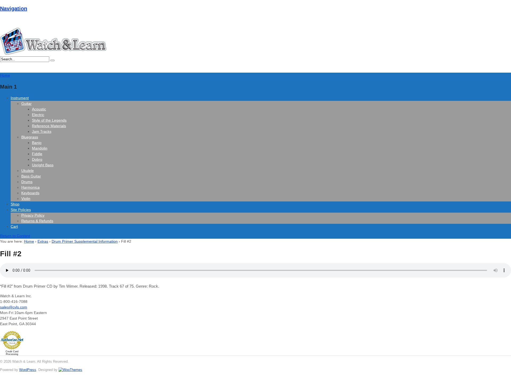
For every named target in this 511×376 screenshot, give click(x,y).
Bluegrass (29, 137)
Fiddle (37, 154)
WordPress (27, 370)
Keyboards (30, 193)
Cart (14, 226)
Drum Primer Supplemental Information (85, 241)
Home (29, 241)
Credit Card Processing (12, 353)
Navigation (13, 8)
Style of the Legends (49, 120)
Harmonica (30, 187)
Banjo (37, 143)
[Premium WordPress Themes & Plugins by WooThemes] (70, 370)
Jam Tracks (41, 131)
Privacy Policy (32, 215)
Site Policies (21, 210)
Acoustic (39, 109)
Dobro (37, 159)
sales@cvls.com (13, 307)
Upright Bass (42, 165)
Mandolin (39, 148)
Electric (38, 115)
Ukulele (27, 170)
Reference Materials (49, 126)
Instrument (20, 98)
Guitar (26, 103)
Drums (26, 182)
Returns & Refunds (37, 221)
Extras (43, 241)
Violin (25, 198)
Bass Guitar (31, 176)
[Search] (52, 60)
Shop (15, 204)
